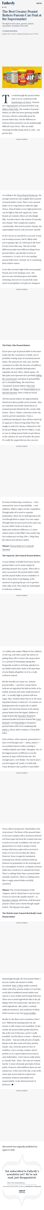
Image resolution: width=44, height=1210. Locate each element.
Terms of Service (29, 1186)
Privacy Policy (38, 1186)
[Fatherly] (8, 3)
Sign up (22, 1191)
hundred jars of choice (21, 102)
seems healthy (29, 1013)
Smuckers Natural (25, 716)
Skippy (16, 389)
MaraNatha (20, 723)
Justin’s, (5, 729)
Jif (11, 389)
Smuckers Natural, (10, 900)
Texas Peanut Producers (27, 195)
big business (12, 105)
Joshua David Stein (10, 31)
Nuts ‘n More (17, 985)
